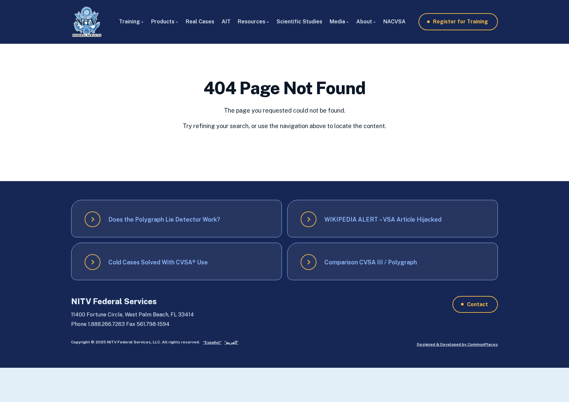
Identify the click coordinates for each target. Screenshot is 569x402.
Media (337, 21)
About (364, 21)
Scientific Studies (299, 21)
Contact (477, 304)
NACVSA (394, 21)
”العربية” (231, 342)
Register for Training (460, 21)
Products (163, 21)
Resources (251, 21)
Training (129, 21)
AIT (226, 21)
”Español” (212, 342)
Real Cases (200, 21)
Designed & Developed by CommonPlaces (457, 344)
